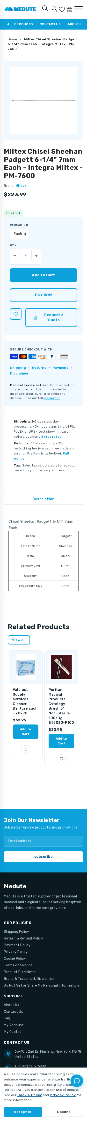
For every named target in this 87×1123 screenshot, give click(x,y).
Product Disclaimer (20, 972)
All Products (20, 24)
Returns (39, 367)
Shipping (18, 367)
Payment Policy (17, 945)
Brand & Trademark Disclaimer (29, 979)
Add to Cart (25, 731)
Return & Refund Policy (23, 938)
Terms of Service (18, 965)
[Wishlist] (62, 9)
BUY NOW (43, 295)
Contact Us (50, 24)
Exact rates (51, 436)
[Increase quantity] (36, 254)
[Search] (45, 8)
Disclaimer (19, 373)
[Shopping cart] (69, 9)
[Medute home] (20, 9)
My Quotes (13, 1032)
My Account (14, 1025)
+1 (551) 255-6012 (30, 1066)
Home (12, 39)
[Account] (54, 9)
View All (19, 640)
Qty (13, 245)
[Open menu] (78, 8)
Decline (64, 1112)
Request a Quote (54, 317)
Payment (60, 367)
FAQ (7, 1018)
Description (43, 499)
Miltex (21, 186)
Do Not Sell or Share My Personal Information (41, 985)
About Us (11, 1005)
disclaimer (52, 398)
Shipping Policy (16, 932)
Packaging (19, 225)
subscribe (43, 857)
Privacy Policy (16, 952)
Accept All (23, 1112)
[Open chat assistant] (77, 1080)
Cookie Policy (15, 959)
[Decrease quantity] (15, 254)
